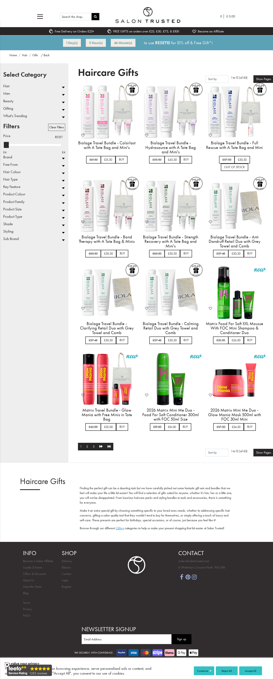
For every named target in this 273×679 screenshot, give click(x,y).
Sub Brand (11, 239)
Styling (8, 231)
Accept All (250, 671)
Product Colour (14, 194)
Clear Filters (56, 127)
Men (6, 93)
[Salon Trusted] (147, 15)
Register (67, 587)
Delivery (67, 561)
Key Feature (11, 187)
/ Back (45, 55)
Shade (8, 224)
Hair (6, 86)
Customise (202, 671)
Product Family (14, 202)
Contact (66, 574)
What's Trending (15, 116)
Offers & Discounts (34, 574)
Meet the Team (32, 587)
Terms (26, 603)
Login (65, 580)
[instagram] (194, 577)
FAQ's (27, 615)
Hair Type (10, 179)
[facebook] (181, 577)
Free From (10, 165)
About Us (28, 580)
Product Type (12, 217)
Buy (121, 159)
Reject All (227, 671)
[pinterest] (188, 577)
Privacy (27, 609)
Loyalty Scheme (32, 567)
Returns (66, 567)
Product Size (12, 209)
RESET (59, 137)
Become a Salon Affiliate (38, 561)
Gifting (8, 108)
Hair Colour (12, 172)
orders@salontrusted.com (193, 561)
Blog (25, 593)
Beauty (8, 101)
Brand (7, 157)
